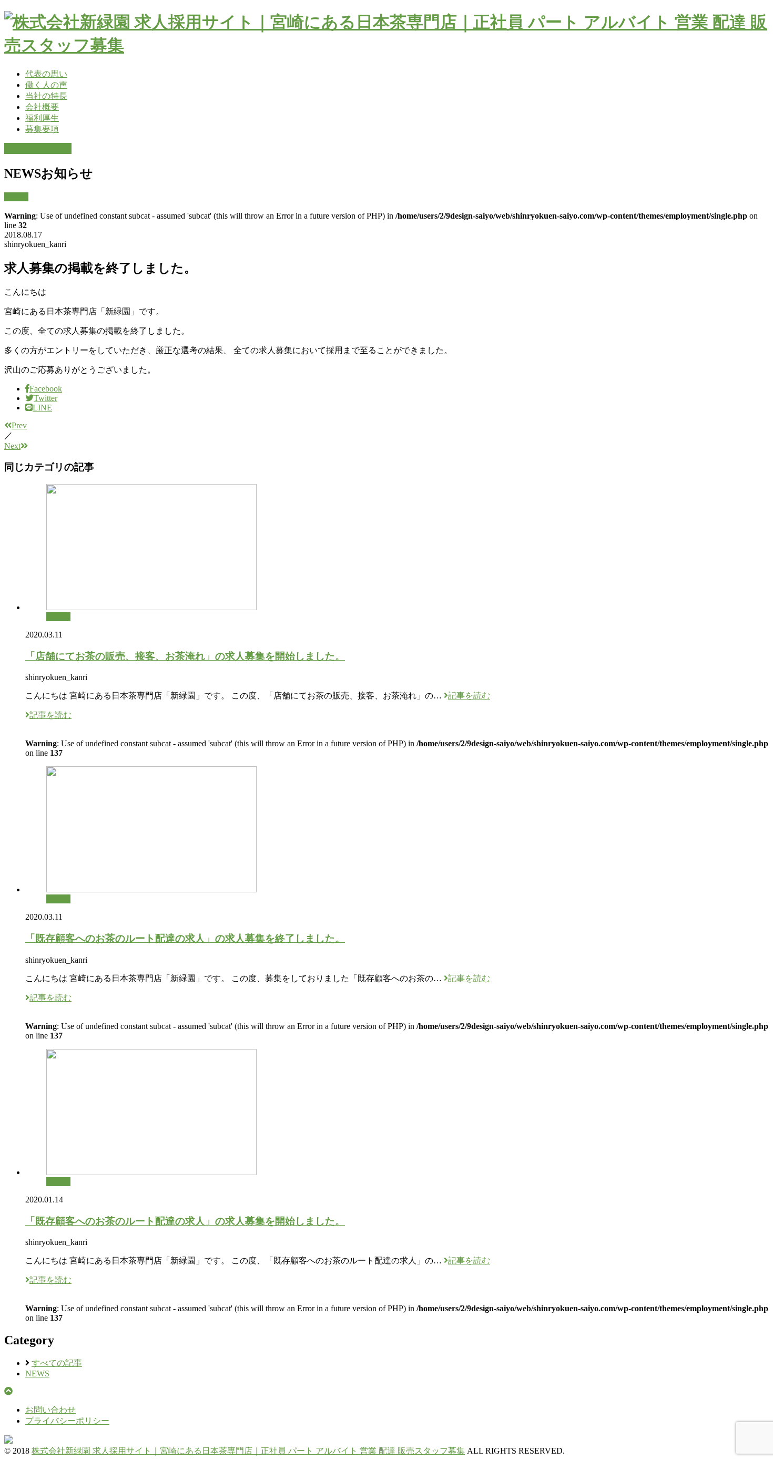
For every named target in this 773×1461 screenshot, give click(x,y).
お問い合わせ (50, 1409)
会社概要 (42, 106)
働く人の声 (46, 84)
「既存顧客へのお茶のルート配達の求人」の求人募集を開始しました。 (185, 1221)
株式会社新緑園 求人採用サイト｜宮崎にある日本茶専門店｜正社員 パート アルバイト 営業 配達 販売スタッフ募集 (248, 1450)
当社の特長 (46, 95)
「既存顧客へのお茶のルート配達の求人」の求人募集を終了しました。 (185, 938)
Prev (19, 425)
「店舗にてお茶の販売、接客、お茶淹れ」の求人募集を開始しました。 (185, 656)
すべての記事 (57, 1363)
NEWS (16, 196)
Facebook (45, 388)
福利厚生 (42, 118)
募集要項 (42, 129)
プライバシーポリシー (67, 1420)
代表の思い (46, 73)
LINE (42, 407)
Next (12, 445)
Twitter (45, 398)
